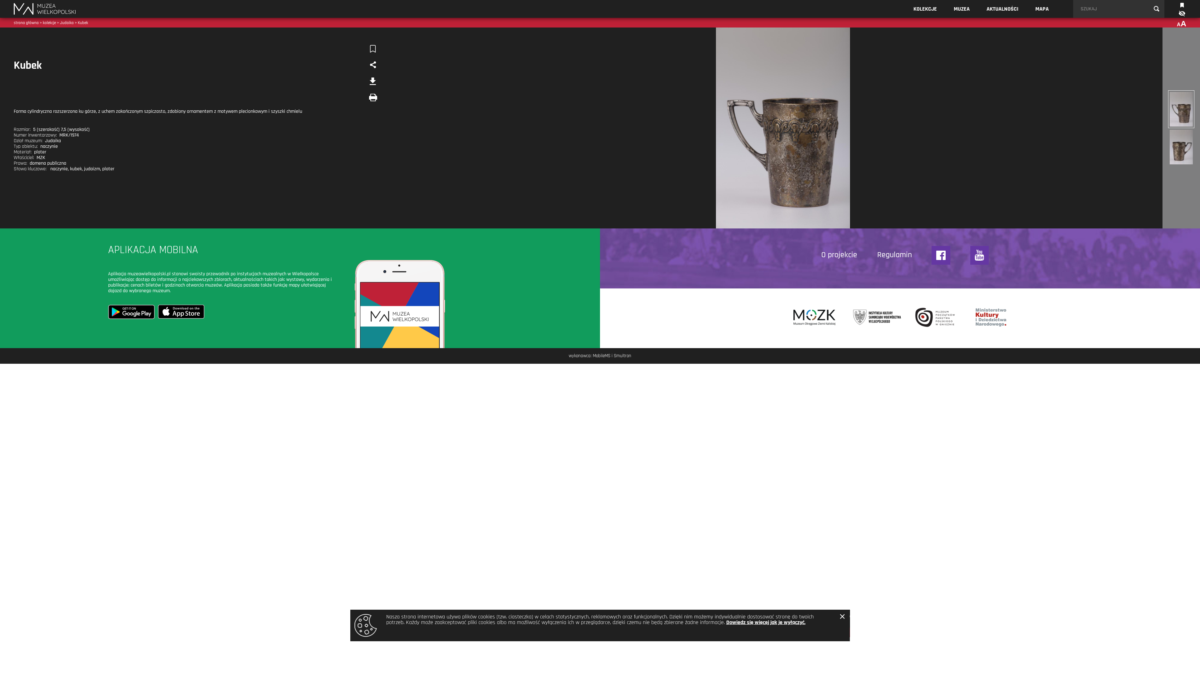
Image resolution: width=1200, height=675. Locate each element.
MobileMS (601, 356)
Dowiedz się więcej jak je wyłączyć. (766, 622)
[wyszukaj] (1156, 9)
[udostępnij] (373, 65)
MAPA (1042, 8)
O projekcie (839, 255)
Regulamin (894, 255)
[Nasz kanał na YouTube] (979, 255)
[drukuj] (373, 97)
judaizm (92, 169)
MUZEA (962, 8)
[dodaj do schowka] (373, 48)
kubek (76, 169)
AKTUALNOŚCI (1002, 8)
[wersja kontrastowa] (1182, 13)
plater (108, 169)
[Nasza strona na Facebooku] (941, 255)
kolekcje (49, 22)
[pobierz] (373, 81)
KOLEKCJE (925, 8)
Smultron (622, 356)
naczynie (59, 169)
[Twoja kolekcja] (1182, 4)
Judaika (67, 22)
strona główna (26, 22)
